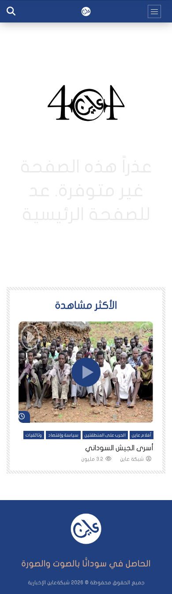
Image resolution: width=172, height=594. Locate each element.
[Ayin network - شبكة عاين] (86, 11)
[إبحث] (11, 11)
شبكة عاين (132, 459)
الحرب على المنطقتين (105, 435)
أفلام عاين (141, 435)
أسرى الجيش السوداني (119, 448)
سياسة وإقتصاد (63, 435)
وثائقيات (34, 435)
